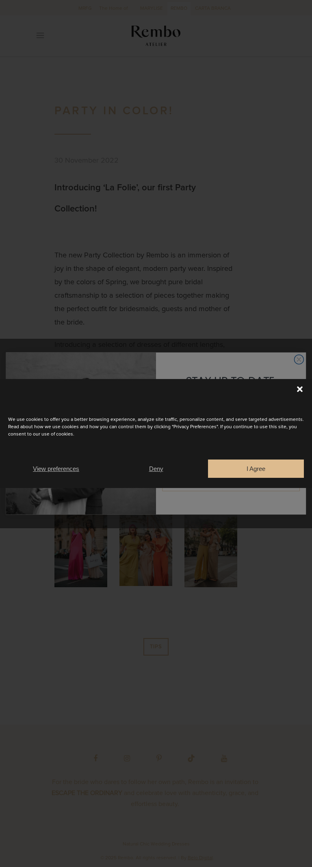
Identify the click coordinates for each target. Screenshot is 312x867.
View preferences (56, 468)
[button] (300, 389)
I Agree (256, 468)
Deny (156, 468)
